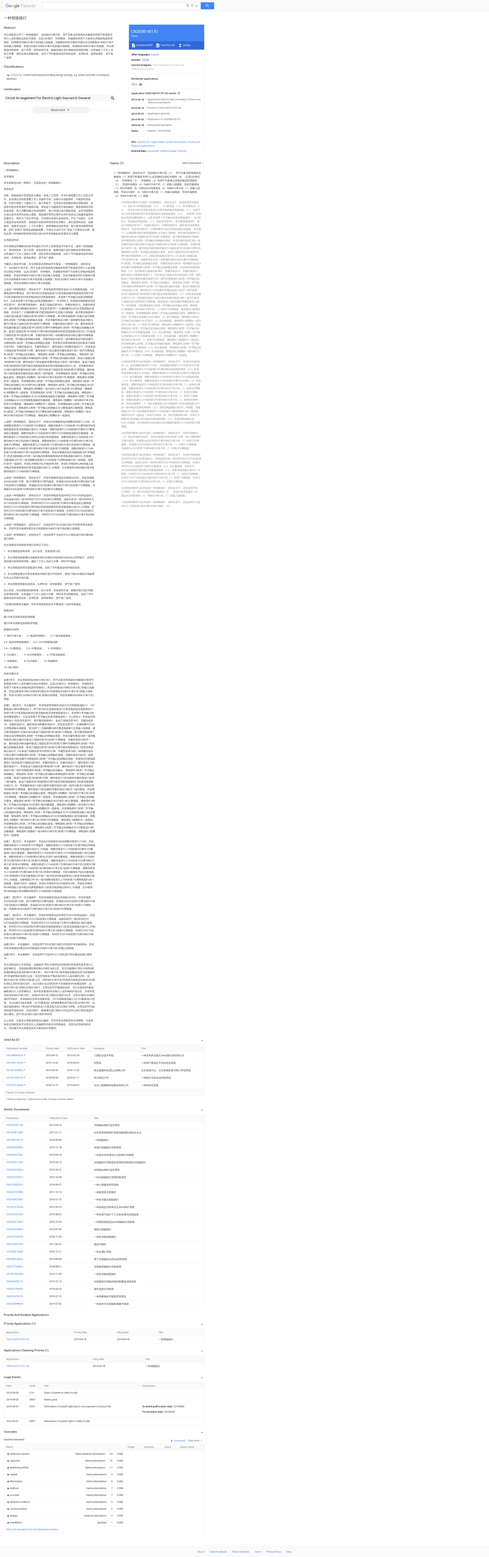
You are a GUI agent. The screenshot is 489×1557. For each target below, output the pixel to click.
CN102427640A (14, 1206)
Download (179, 1440)
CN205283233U (14, 1184)
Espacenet (153, 151)
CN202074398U (14, 1192)
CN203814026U (14, 1259)
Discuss (182, 151)
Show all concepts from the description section (32, 1529)
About (201, 1551)
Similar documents (176, 142)
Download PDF (144, 45)
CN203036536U (14, 1229)
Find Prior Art (167, 45)
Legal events (158, 142)
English (155, 54)
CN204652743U (14, 1154)
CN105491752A (14, 1162)
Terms (258, 1551)
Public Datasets (240, 1551)
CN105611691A (15, 1062)
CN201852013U (14, 1244)
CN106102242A (14, 1273)
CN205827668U (14, 1251)
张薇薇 (145, 59)
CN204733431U (14, 1177)
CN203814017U (14, 1139)
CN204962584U (14, 1199)
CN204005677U (14, 1281)
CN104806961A (15, 1055)
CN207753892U (14, 1266)
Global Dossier (168, 151)
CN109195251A (15, 1077)
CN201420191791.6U (17, 1339)
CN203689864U (14, 1303)
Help (288, 1551)
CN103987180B (14, 1132)
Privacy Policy (273, 1551)
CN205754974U (14, 1236)
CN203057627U (14, 1296)
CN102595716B (14, 1125)
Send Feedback (218, 1551)
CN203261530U (14, 1221)
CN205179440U (14, 1288)
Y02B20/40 (16, 75)
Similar (186, 45)
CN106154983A (15, 1070)
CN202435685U (14, 1169)
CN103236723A (14, 1214)
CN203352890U (14, 1147)
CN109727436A (15, 1085)
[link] (60, 77)
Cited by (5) (143, 142)
